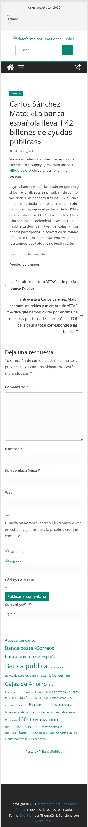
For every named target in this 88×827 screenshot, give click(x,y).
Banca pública (26, 665)
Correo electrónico (22, 470)
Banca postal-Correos (29, 648)
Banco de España (16, 676)
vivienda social (37, 738)
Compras (54, 685)
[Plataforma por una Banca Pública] (10, 67)
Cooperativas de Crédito (19, 692)
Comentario (16, 387)
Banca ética (56, 667)
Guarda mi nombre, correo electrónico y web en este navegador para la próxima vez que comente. (43, 530)
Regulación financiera (21, 727)
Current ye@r (18, 604)
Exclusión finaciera (16, 705)
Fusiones (11, 720)
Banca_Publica (28, 151)
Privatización (44, 719)
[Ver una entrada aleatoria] (77, 67)
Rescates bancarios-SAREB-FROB (29, 733)
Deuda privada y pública (62, 692)
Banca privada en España (30, 656)
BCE (52, 675)
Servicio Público (66, 733)
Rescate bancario (51, 727)
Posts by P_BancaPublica (43, 751)
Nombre (13, 448)
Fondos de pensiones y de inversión (54, 712)
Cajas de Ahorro (26, 684)
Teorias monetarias (16, 738)
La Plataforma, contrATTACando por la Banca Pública (43, 285)
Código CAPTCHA (19, 580)
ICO (23, 719)
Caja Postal (64, 675)
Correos (39, 692)
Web (9, 492)
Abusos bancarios (20, 640)
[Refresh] (13, 562)
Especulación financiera (23, 697)
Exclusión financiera (51, 704)
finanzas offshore (16, 712)
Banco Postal (38, 676)
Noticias (16, 93)
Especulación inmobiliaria (58, 697)
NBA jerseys (18, 170)
